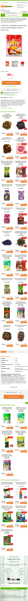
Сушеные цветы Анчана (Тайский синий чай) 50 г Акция (21, 233)
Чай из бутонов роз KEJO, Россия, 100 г (7, 208)
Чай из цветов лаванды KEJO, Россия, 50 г (20, 185)
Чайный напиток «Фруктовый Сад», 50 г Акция (21, 115)
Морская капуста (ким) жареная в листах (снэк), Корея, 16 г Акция (7, 507)
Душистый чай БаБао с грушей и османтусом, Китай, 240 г (20, 432)
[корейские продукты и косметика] (1, 4)
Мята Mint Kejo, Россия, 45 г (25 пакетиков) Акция (21, 279)
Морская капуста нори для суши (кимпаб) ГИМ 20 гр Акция (7, 531)
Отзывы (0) (10, 351)
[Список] (21, 403)
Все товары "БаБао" (6, 108)
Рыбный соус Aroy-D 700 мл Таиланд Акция (20, 483)
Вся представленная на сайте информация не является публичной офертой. (14, 565)
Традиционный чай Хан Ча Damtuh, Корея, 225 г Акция (20, 162)
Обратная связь (14, 561)
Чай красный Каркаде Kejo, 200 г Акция (21, 208)
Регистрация (24, 2)
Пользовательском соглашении (17, 597)
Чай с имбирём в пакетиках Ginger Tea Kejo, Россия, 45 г (7, 303)
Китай (16, 362)
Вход (19, 2)
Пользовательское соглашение (14, 590)
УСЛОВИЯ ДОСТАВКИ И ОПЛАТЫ (11, 95)
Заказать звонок (20, 7)
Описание (3, 351)
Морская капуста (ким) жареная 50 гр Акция (20, 506)
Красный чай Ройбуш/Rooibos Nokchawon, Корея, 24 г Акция (20, 139)
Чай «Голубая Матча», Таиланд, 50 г (7, 232)
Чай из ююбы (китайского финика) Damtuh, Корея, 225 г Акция (21, 256)
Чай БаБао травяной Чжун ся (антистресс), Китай (7, 409)
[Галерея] (24, 403)
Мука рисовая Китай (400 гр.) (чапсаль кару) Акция (7, 483)
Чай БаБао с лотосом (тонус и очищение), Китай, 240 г (7, 256)
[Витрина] (26, 403)
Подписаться (14, 588)
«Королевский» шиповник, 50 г (6, 326)
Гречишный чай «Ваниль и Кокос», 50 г (21, 326)
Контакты (5, 2)
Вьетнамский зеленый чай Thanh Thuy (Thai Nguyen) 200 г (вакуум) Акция (7, 432)
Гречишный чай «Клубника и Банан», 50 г (7, 138)
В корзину (12, 83)
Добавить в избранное (11, 89)
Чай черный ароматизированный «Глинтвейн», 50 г (7, 115)
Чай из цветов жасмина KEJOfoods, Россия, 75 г (7, 279)
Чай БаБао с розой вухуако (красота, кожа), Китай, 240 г (20, 303)
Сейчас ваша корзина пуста (9, 12)
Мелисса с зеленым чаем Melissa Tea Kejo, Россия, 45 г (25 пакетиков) (7, 162)
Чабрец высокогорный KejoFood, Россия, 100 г (7, 185)
